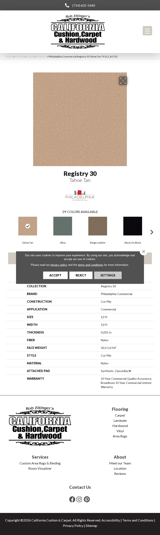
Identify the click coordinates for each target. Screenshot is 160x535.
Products (41, 56)
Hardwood (120, 426)
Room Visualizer (40, 468)
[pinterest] (87, 499)
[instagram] (79, 499)
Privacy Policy (73, 526)
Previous (8, 226)
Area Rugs (120, 436)
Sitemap (91, 526)
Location (120, 468)
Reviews (120, 473)
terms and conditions (90, 264)
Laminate (120, 420)
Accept (55, 275)
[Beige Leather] (97, 226)
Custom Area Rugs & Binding (40, 463)
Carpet (30, 56)
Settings (107, 275)
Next (152, 226)
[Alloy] (62, 226)
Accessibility (110, 520)
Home (9, 56)
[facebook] (72, 499)
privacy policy (59, 264)
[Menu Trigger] (147, 30)
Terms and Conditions (137, 520)
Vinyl (120, 431)
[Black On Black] (132, 226)
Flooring (20, 56)
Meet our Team (120, 463)
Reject (81, 275)
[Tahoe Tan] (27, 226)
